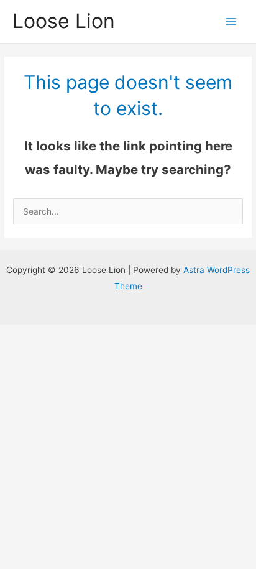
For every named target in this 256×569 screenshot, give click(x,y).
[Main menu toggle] (231, 21)
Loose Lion (63, 21)
